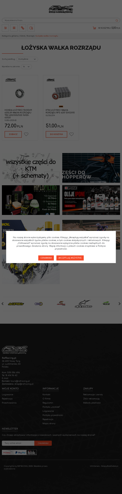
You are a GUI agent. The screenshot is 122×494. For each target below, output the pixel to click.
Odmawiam (46, 258)
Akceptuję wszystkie (70, 258)
